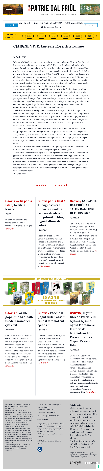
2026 (29, 36)
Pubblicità (41, 416)
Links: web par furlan (51, 27)
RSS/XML (51, 412)
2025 (41, 36)
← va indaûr (40, 185)
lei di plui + (10, 229)
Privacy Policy (53, 416)
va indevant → (62, 185)
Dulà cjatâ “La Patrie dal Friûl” (48, 23)
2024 (54, 36)
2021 (90, 36)
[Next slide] (96, 36)
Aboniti (11, 25)
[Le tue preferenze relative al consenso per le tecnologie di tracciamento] (98, 466)
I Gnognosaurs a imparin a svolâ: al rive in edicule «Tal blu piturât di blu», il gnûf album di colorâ (51, 213)
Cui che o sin (25, 23)
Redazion (41, 412)
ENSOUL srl (41, 441)
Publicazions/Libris (74, 23)
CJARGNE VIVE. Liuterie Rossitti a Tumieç (49, 46)
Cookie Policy (42, 419)
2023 (66, 36)
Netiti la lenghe (18, 205)
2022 (78, 36)
